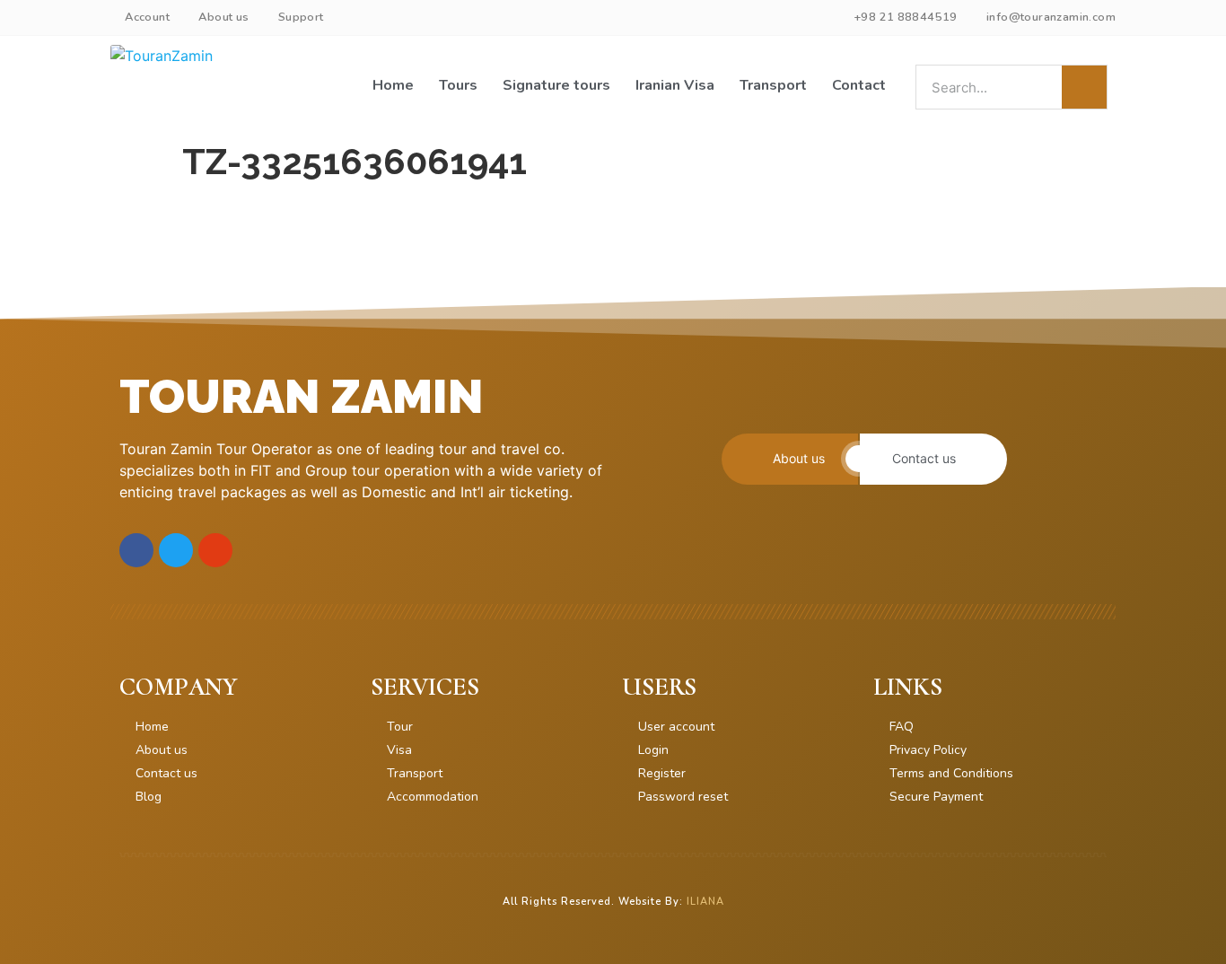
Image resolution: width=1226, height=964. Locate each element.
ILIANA (705, 901)
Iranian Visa (674, 85)
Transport (773, 85)
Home (393, 85)
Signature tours (556, 85)
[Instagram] (215, 550)
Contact (859, 85)
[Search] (1084, 87)
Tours (458, 85)
